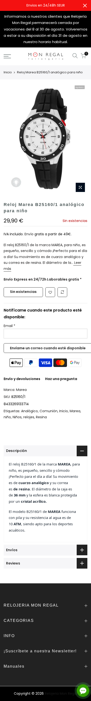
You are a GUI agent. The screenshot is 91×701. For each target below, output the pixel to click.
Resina (41, 417)
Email (9, 325)
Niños (17, 417)
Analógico (29, 411)
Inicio (8, 72)
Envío (29, 234)
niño (7, 417)
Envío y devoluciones (22, 378)
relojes (28, 417)
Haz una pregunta (61, 378)
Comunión (49, 411)
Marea (21, 389)
